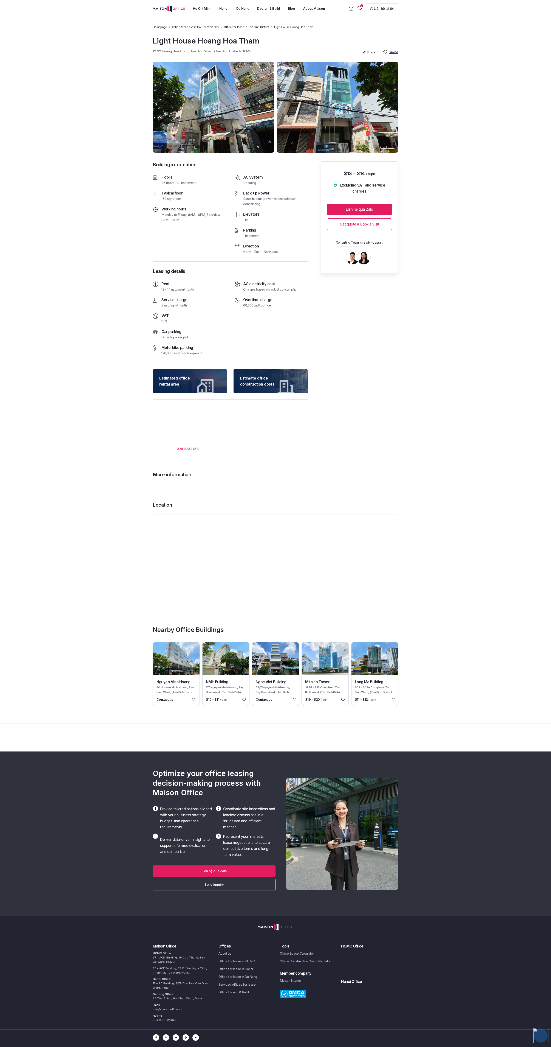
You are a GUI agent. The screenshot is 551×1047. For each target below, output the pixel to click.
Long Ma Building (369, 682)
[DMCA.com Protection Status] (293, 993)
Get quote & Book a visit (359, 224)
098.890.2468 (188, 449)
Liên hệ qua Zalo (359, 209)
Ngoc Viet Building (271, 682)
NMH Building (217, 682)
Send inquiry (214, 884)
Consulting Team (347, 242)
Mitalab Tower (317, 682)
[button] (202, 8)
